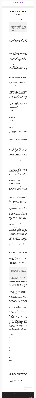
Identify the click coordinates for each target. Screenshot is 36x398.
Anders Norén (7, 396)
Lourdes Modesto (18, 2)
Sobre (15, 393)
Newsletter (12, 393)
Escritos (6, 393)
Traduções (9, 393)
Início (4, 393)
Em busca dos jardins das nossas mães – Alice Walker (18, 13)
